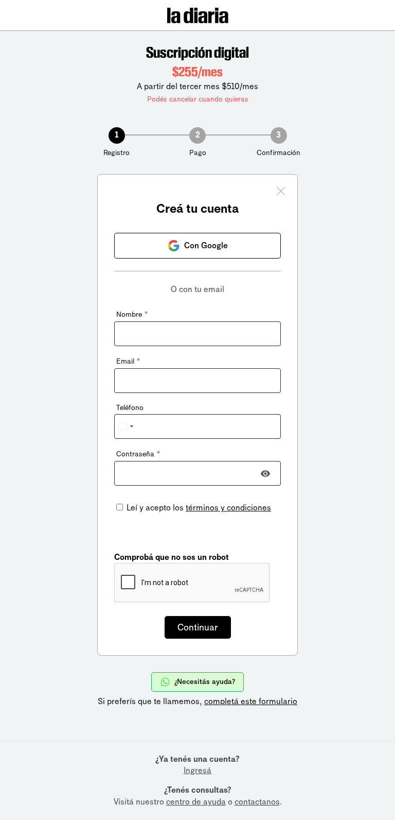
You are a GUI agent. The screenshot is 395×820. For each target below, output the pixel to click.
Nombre (132, 314)
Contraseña (138, 454)
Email (128, 361)
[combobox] (125, 426)
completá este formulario (250, 701)
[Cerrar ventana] (280, 193)
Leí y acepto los (197, 507)
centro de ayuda (196, 802)
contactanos (257, 802)
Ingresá (197, 770)
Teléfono (129, 407)
